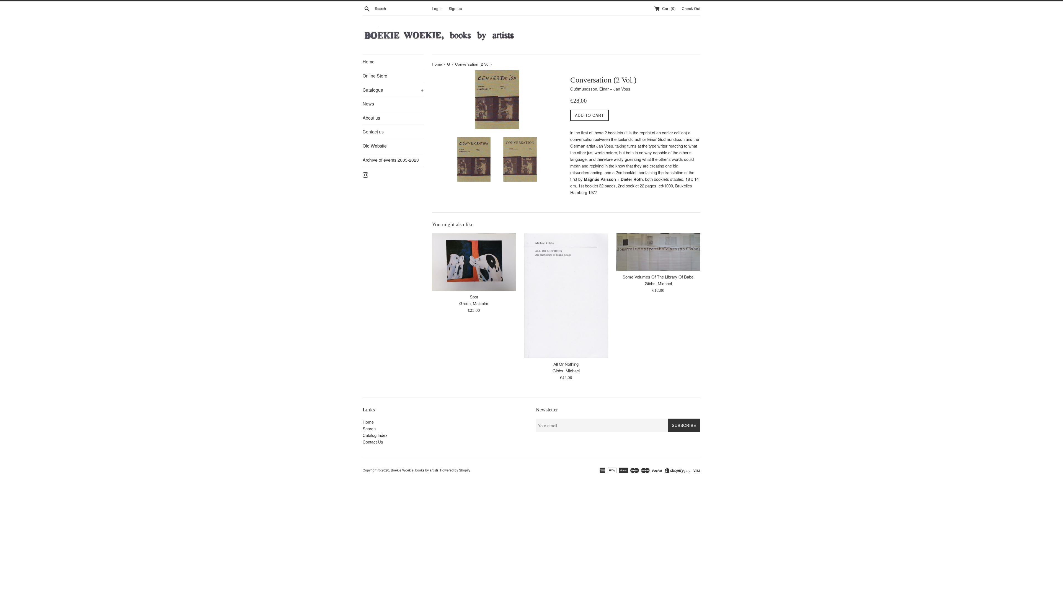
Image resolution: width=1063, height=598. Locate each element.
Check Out (691, 8)
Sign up (455, 8)
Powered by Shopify (455, 470)
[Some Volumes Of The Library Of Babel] (658, 252)
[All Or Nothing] (566, 295)
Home (369, 61)
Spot (474, 297)
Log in (437, 8)
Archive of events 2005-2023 (391, 160)
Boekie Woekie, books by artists (414, 470)
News (368, 103)
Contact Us (373, 442)
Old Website (375, 146)
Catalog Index (375, 435)
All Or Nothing (566, 364)
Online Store (375, 76)
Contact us (373, 131)
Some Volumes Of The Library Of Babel (658, 277)
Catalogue (393, 90)
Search (369, 428)
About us (371, 118)
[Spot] (474, 262)
